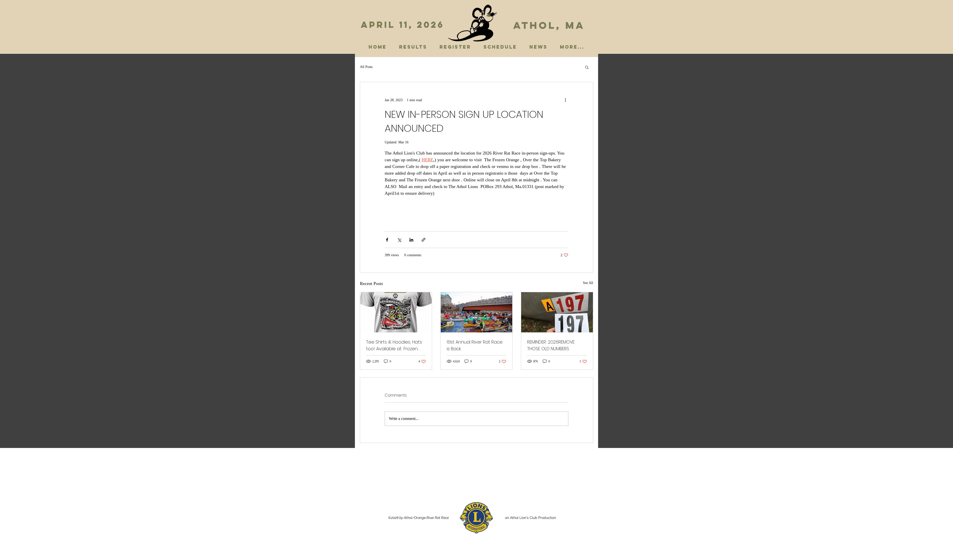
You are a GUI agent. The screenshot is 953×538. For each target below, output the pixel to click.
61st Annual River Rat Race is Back (475, 345)
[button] (586, 67)
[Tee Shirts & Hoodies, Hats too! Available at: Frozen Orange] (396, 312)
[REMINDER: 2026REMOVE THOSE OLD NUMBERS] (557, 312)
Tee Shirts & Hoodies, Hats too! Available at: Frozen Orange (394, 345)
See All (588, 283)
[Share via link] (423, 239)
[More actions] (565, 100)
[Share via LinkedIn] (411, 239)
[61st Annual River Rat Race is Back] (476, 312)
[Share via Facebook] (387, 239)
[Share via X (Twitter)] (399, 239)
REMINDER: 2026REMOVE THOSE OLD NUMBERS (551, 345)
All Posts (366, 67)
